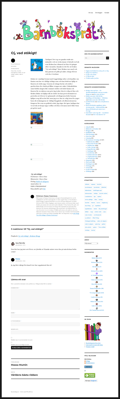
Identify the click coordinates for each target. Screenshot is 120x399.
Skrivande (89, 162)
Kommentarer (90, 363)
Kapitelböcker (91, 149)
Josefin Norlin (90, 101)
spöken (103, 224)
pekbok (17, 74)
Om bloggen (98, 13)
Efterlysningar (90, 134)
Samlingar (90, 151)
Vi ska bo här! (90, 76)
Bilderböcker (91, 142)
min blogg (76, 213)
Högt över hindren (91, 72)
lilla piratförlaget (103, 209)
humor (98, 202)
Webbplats (14, 329)
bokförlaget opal (97, 190)
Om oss (90, 13)
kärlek (95, 209)
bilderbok (103, 187)
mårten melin (98, 212)
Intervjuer (89, 136)
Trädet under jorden (92, 78)
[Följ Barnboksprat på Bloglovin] (96, 380)
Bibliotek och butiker (92, 129)
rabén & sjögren (89, 224)
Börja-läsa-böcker (92, 143)
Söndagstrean (90, 164)
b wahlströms (88, 196)
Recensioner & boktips (93, 140)
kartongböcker (14, 72)
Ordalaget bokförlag (90, 221)
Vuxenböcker (91, 158)
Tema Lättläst (101, 227)
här (44, 189)
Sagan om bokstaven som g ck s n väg (97, 71)
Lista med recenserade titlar (94, 345)
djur (95, 196)
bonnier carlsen (103, 193)
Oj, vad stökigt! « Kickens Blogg (29, 236)
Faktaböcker (91, 145)
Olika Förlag (96, 218)
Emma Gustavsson (15, 64)
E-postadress (16, 321)
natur (104, 212)
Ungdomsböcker (92, 156)
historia (93, 202)
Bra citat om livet (99, 94)
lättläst (86, 212)
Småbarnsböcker (15, 68)
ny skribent (88, 218)
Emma (18, 259)
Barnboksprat (15, 392)
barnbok (99, 184)
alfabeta (87, 184)
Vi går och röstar (91, 74)
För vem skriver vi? (99, 114)
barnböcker (97, 187)
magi (91, 212)
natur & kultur (88, 215)
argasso (93, 184)
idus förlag (87, 205)
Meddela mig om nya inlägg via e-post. (20, 344)
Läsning (88, 138)
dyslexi (99, 196)
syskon (95, 227)
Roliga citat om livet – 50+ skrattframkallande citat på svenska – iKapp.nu (97, 92)
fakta (95, 199)
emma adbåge (89, 199)
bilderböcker (88, 190)
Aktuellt (88, 127)
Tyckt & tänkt (90, 169)
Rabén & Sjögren (42, 181)
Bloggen (88, 130)
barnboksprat (88, 187)
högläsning (105, 202)
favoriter (19, 71)
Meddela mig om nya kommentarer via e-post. (22, 340)
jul (92, 205)
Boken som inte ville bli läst (96, 100)
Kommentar (15, 288)
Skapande (89, 160)
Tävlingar (89, 166)
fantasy (101, 199)
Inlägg (88, 361)
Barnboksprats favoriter (93, 343)
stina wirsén (88, 227)
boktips (96, 193)
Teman (88, 167)
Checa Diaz (13, 71)
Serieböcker (91, 153)
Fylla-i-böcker (91, 147)
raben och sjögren (102, 221)
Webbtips (89, 171)
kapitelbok (97, 205)
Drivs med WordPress (26, 392)
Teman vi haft (90, 347)
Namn (13, 313)
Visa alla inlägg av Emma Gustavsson (46, 215)
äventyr (93, 230)
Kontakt (107, 13)
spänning (97, 224)
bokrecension (88, 193)
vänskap (87, 230)
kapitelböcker (88, 209)
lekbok (19, 72)
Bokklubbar (89, 132)
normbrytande (97, 215)
